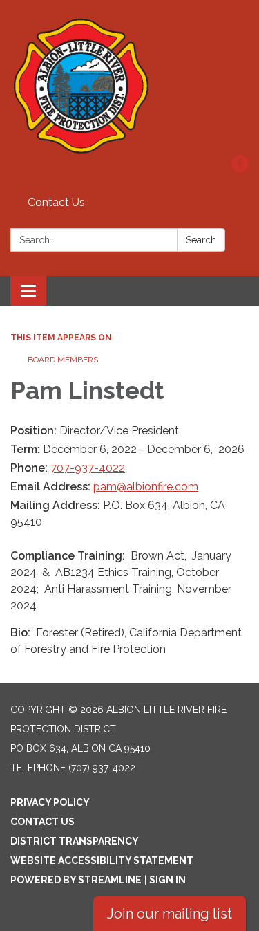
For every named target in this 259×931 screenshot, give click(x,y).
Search (201, 240)
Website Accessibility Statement (101, 860)
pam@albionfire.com (145, 486)
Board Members (63, 360)
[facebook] (240, 168)
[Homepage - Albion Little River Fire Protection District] (129, 84)
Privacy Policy (50, 802)
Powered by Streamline (76, 879)
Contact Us (56, 202)
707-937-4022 (87, 467)
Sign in (167, 879)
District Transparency (74, 841)
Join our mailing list (169, 913)
